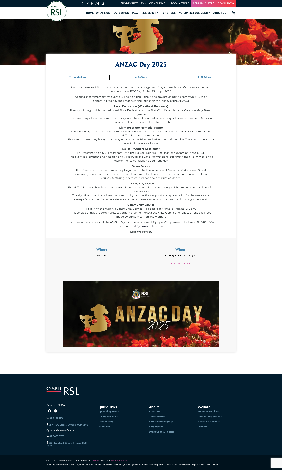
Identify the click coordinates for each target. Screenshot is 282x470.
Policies (95, 460)
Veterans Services (208, 411)
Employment (156, 426)
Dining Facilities (108, 416)
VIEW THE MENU (158, 3)
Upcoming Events (109, 411)
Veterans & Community (194, 12)
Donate (202, 426)
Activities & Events (209, 421)
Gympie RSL (102, 255)
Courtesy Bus (157, 416)
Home (90, 12)
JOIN (143, 3)
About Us (219, 12)
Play (135, 12)
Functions (168, 12)
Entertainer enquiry (161, 421)
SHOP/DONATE (129, 3)
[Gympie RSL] (56, 20)
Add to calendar (180, 263)
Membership (150, 12)
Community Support (210, 416)
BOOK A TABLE (180, 3)
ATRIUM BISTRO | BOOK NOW (213, 3)
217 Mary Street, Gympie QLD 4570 (68, 424)
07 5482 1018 (56, 418)
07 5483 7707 (56, 436)
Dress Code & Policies (161, 431)
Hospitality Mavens (119, 460)
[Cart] (233, 13)
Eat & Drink (121, 12)
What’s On (103, 12)
